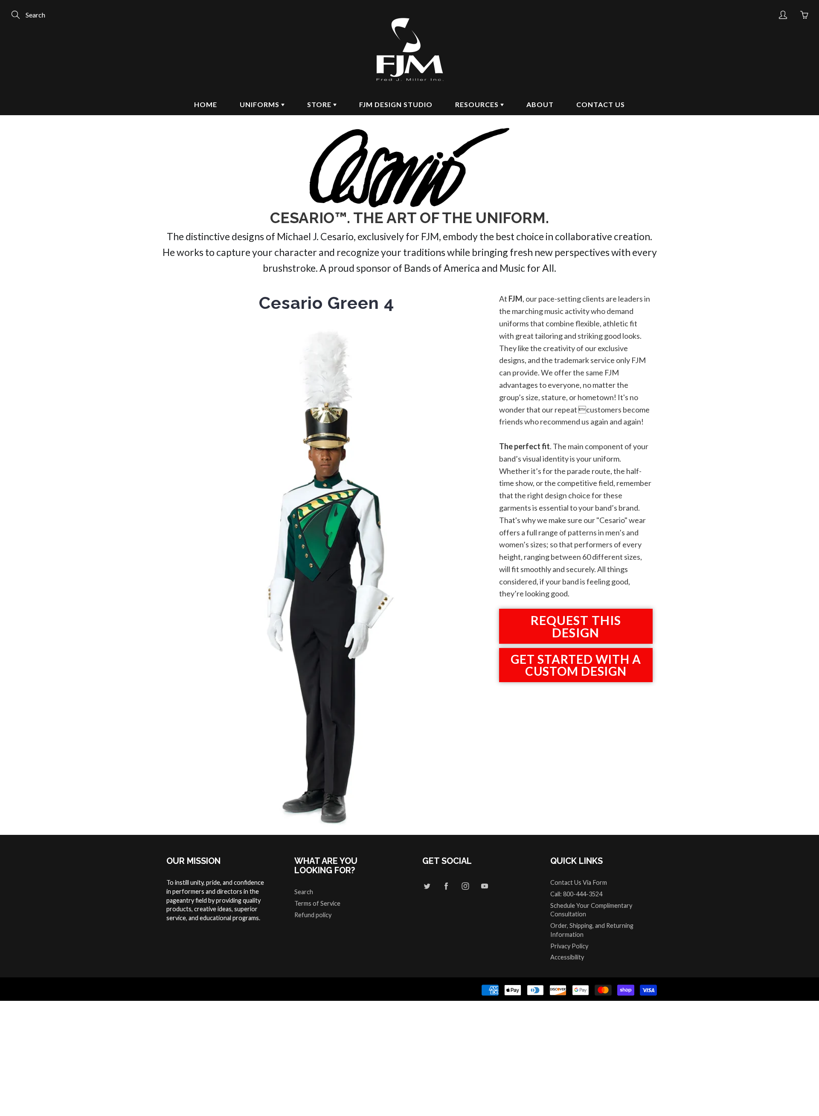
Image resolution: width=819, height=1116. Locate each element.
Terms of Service (317, 903)
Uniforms (260, 104)
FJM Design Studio (396, 104)
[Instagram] (465, 885)
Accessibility (567, 957)
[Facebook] (446, 885)
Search (303, 891)
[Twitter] (426, 885)
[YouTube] (484, 885)
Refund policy (312, 914)
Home (205, 104)
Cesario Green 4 (326, 303)
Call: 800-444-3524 (576, 894)
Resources (477, 104)
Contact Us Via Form (578, 882)
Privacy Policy (569, 946)
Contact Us (600, 104)
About (540, 104)
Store (320, 104)
